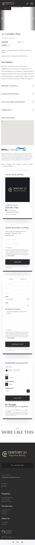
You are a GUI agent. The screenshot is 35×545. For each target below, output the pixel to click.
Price (6, 375)
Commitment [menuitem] (6, 510)
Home (3, 164)
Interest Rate (9, 388)
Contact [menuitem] (4, 524)
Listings (8, 164)
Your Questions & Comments (12, 309)
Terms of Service (10, 350)
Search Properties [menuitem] (7, 497)
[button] (2, 18)
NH (14, 164)
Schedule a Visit (23, 279)
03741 (31, 164)
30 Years (10, 370)
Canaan (25, 164)
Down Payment (9, 381)
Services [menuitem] (4, 514)
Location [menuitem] (4, 512)
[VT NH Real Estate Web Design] (17, 532)
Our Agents (14, 214)
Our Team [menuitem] (5, 522)
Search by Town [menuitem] (6, 501)
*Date (6, 296)
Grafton (18, 164)
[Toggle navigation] (32, 3)
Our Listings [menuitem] (5, 499)
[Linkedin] (5, 486)
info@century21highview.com (11, 477)
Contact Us (7, 214)
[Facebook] (2, 486)
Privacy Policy (11, 255)
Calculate (17, 398)
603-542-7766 (11, 207)
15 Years (17, 370)
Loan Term (8, 367)
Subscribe (17, 262)
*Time (6, 303)
